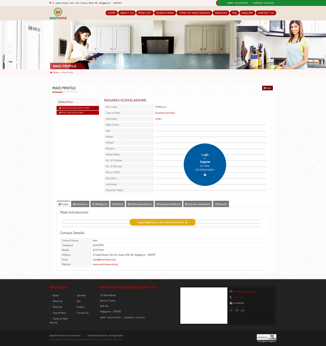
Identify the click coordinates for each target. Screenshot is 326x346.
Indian (158, 118)
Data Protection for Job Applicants (105, 335)
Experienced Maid (165, 113)
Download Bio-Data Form (75, 108)
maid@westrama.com (104, 259)
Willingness (101, 204)
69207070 (238, 297)
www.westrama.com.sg (105, 264)
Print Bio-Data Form (72, 112)
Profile (64, 204)
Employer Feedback (169, 204)
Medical (118, 204)
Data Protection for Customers (65, 335)
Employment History (141, 204)
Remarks (222, 204)
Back (268, 88)
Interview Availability (198, 204)
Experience (81, 204)
